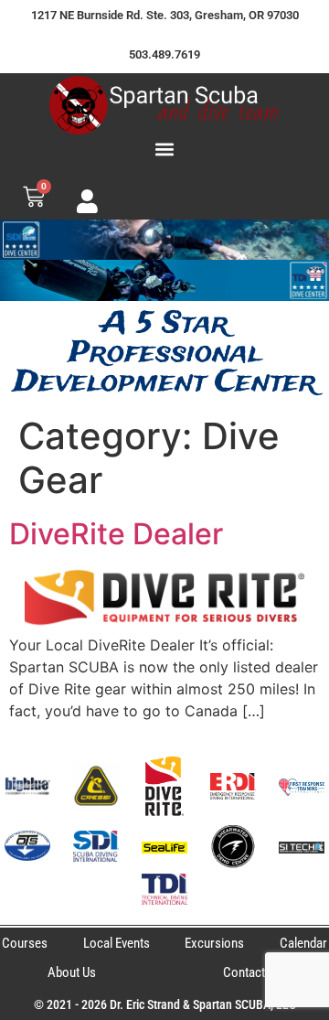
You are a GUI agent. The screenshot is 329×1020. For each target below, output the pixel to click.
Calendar (303, 943)
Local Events (116, 943)
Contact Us (252, 972)
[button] (165, 149)
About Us (72, 972)
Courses (25, 943)
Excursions (214, 943)
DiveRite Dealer (116, 534)
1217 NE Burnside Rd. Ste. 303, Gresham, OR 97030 (165, 15)
